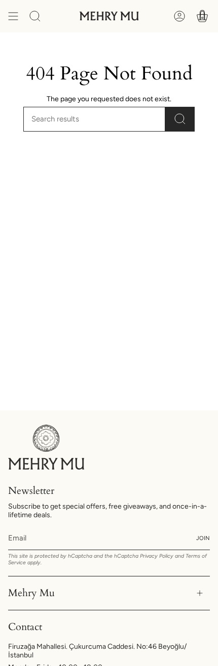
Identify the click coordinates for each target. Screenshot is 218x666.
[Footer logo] (46, 447)
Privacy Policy (156, 556)
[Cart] (202, 16)
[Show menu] (13, 16)
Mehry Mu (31, 593)
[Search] (180, 119)
